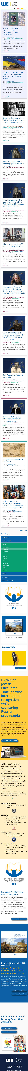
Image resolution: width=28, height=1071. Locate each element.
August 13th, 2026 (11, 125)
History (7, 128)
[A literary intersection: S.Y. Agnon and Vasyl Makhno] (14, 235)
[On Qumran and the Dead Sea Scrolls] (14, 450)
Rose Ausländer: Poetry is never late (13, 376)
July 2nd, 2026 (10, 208)
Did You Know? (10, 422)
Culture (21, 38)
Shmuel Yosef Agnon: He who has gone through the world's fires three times (13, 335)
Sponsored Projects (16, 38)
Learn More (19, 919)
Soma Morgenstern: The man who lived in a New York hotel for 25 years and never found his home (13, 203)
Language (5, 563)
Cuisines (5, 570)
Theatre (5, 556)
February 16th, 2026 (11, 421)
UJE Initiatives (10, 167)
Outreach (13, 512)
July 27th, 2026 (10, 166)
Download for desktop (19, 990)
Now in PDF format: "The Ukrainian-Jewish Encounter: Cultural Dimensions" (13, 31)
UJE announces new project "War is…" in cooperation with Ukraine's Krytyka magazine (13, 75)
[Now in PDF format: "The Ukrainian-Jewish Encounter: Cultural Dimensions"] (14, 19)
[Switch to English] (18, 8)
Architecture (6, 561)
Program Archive (20, 668)
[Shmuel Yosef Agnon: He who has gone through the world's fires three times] (14, 324)
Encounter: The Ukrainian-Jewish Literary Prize (13, 423)
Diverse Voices (5, 577)
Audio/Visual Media (11, 467)
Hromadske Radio (11, 465)
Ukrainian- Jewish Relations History (14, 126)
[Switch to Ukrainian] (22, 8)
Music (4, 554)
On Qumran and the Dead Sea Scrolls (13, 460)
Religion (5, 567)
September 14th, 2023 (11, 37)
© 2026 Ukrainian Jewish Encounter (14, 1070)
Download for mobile (19, 994)
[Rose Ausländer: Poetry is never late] (14, 366)
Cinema (5, 558)
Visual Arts (5, 551)
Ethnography (6, 565)
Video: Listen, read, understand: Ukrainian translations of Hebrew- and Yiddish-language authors (14, 504)
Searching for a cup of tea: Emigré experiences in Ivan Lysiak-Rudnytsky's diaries (13, 120)
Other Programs (13, 128)
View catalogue (9, 1028)
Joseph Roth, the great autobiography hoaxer (12, 417)
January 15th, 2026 (11, 464)
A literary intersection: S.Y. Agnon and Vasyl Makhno (13, 245)
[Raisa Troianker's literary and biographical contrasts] (14, 152)
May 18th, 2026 (10, 296)
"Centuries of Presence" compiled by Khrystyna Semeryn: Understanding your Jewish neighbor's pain (14, 290)
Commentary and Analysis (8, 580)
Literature (9, 38)
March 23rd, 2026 (11, 379)
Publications (5, 39)
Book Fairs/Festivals (17, 511)
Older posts (22, 530)
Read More (5, 51)
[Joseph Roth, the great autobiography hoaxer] (14, 407)
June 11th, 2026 (10, 249)
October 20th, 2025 (11, 510)
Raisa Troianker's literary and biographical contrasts (13, 162)
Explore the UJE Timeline (9, 741)
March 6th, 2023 (10, 81)
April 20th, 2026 (10, 339)
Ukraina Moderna (19, 127)
